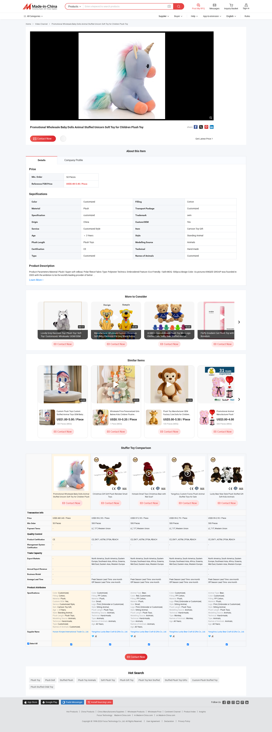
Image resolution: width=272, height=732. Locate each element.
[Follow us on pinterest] (242, 702)
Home (28, 24)
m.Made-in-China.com (143, 715)
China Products (87, 711)
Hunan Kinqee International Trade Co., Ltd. (71, 631)
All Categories (33, 16)
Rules (247, 16)
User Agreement (153, 721)
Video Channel (41, 24)
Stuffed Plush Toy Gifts (176, 680)
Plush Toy (35, 680)
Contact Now (44, 138)
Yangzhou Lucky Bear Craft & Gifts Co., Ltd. (110, 631)
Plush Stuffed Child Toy (42, 686)
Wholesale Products (136, 711)
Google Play (49, 702)
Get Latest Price (203, 138)
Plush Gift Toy (126, 680)
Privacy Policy (184, 721)
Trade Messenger (72, 702)
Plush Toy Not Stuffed (149, 680)
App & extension (211, 16)
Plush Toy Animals (87, 680)
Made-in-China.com (122, 715)
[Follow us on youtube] (237, 702)
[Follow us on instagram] (233, 702)
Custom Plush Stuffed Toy (205, 680)
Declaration (169, 721)
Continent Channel (173, 711)
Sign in (246, 8)
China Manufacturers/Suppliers (111, 711)
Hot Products (72, 711)
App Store (30, 702)
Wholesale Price (154, 711)
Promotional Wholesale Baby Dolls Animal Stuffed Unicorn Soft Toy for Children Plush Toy (71, 497)
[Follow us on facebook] (224, 702)
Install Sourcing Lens (101, 702)
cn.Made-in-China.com (165, 715)
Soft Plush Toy (108, 680)
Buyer (177, 16)
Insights (202, 711)
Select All (33, 643)
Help (193, 16)
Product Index (190, 711)
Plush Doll (50, 680)
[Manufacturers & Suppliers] (40, 6)
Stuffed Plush (66, 680)
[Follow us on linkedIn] (247, 702)
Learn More (35, 280)
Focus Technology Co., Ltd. (114, 721)
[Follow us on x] (228, 702)
